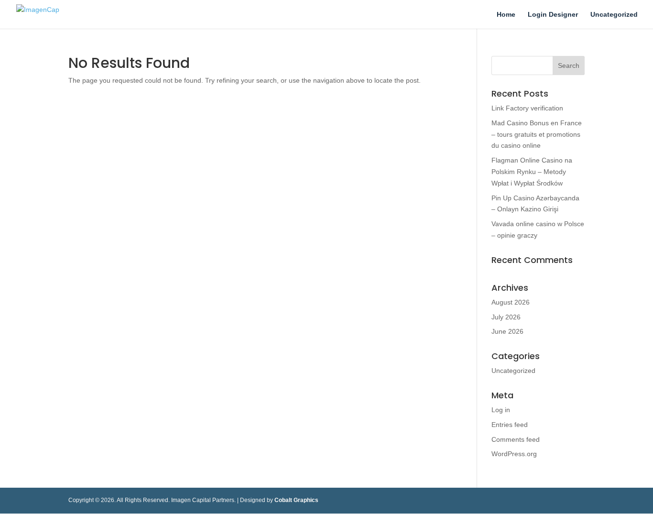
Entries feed (509, 424)
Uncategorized (614, 14)
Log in (500, 410)
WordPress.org (514, 454)
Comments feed (515, 439)
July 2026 (506, 317)
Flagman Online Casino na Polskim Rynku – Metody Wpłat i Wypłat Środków (531, 171)
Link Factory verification (527, 108)
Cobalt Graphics (296, 500)
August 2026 (510, 302)
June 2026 (507, 331)
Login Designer (553, 14)
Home (506, 14)
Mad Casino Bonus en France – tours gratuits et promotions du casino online (536, 134)
